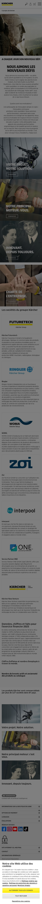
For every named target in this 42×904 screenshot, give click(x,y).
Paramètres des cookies (21, 901)
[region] (21, 882)
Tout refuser (21, 896)
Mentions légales (24, 886)
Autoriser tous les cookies (21, 890)
